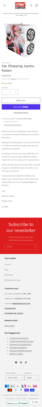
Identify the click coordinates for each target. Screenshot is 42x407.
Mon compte (9, 326)
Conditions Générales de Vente (21, 341)
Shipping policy (33, 398)
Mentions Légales (16, 354)
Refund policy (34, 395)
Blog (6, 270)
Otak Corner (12, 395)
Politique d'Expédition (18, 347)
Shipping (13, 79)
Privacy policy (10, 398)
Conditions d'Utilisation (18, 338)
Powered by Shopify (22, 395)
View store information (13, 125)
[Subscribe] (34, 246)
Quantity (5, 87)
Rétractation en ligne (13, 280)
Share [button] (6, 207)
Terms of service (21, 398)
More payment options (21, 112)
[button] (4, 5)
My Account (9, 275)
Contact (8, 264)
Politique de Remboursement (20, 351)
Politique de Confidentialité (20, 344)
